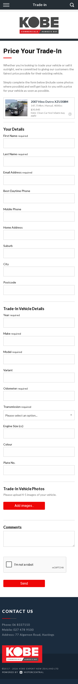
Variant (8, 370)
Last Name (15, 154)
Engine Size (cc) (13, 426)
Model (12, 352)
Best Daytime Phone (16, 191)
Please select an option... (21, 415)
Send (24, 583)
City (6, 264)
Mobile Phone (12, 209)
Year (11, 315)
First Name (15, 135)
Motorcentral (33, 672)
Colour (7, 444)
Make (12, 333)
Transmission (17, 406)
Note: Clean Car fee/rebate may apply (48, 114)
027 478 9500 (23, 629)
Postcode (9, 282)
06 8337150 (21, 624)
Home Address (13, 227)
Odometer (15, 388)
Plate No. (9, 462)
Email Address (17, 172)
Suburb (8, 245)
